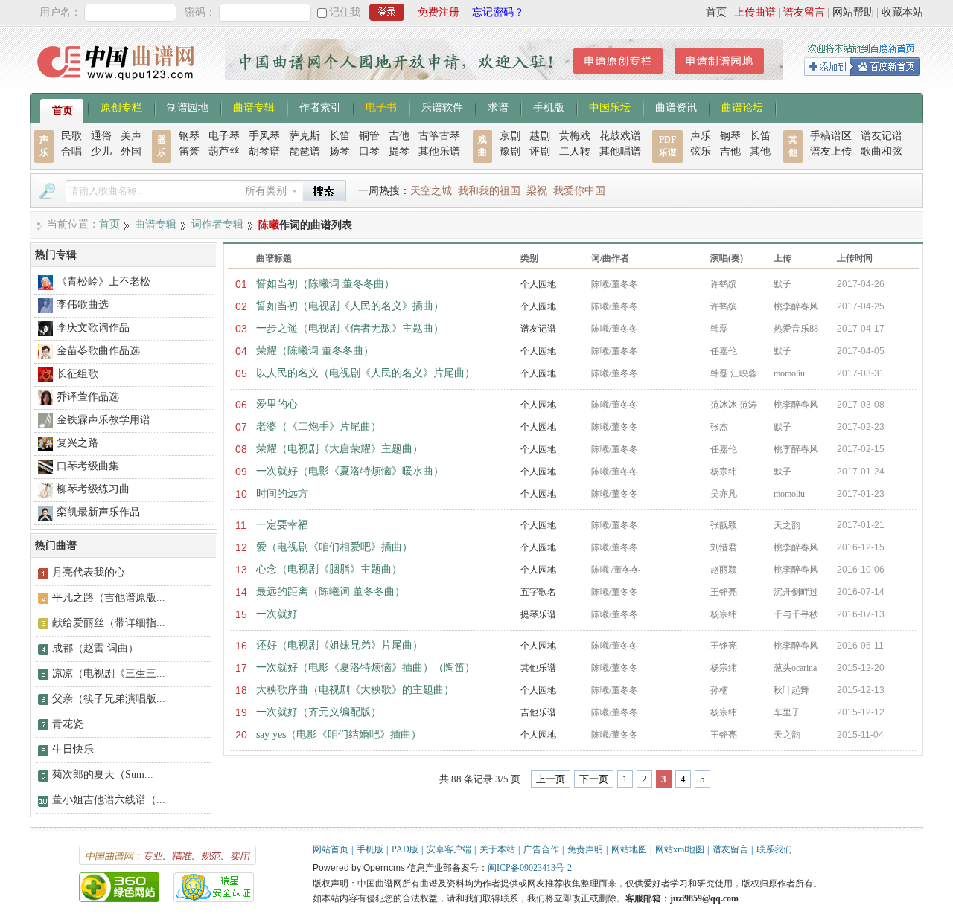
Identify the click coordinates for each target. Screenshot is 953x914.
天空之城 (431, 190)
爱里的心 (277, 404)
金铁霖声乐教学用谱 (103, 419)
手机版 (548, 106)
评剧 (539, 151)
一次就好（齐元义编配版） (318, 712)
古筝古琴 (439, 135)
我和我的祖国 (489, 190)
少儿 (101, 151)
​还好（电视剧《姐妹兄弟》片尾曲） (339, 645)
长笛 (339, 135)
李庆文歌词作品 (93, 327)
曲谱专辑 (254, 106)
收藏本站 (902, 12)
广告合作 (541, 849)
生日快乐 (73, 749)
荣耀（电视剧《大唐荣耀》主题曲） (339, 448)
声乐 (700, 135)
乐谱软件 (442, 106)
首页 (716, 12)
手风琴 (264, 135)
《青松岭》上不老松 (103, 281)
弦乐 (700, 151)
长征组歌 (77, 373)
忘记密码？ (498, 12)
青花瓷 (67, 724)
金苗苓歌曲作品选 (98, 350)
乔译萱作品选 (88, 396)
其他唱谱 (620, 151)
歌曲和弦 (881, 151)
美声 (131, 135)
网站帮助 (853, 12)
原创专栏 (121, 106)
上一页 (550, 779)
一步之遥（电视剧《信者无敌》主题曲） (350, 328)
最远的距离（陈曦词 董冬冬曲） (330, 591)
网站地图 (629, 849)
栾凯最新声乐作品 (98, 512)
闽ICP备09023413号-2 (530, 868)
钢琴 (189, 135)
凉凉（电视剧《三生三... (108, 673)
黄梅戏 (574, 135)
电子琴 (224, 135)
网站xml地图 (679, 849)
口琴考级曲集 (88, 466)
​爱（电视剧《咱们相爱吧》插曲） (334, 547)
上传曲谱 (755, 12)
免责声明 (585, 849)
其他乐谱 (439, 151)
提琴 (399, 151)
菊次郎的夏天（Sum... (102, 774)
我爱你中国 (579, 190)
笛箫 (189, 151)
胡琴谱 (264, 151)
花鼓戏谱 (620, 135)
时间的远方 (282, 493)
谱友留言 (804, 12)
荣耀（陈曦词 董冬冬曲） (315, 350)
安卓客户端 (449, 849)
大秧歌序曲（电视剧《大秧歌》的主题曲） (355, 689)
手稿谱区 (831, 135)
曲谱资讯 (676, 106)
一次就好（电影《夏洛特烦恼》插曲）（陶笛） (365, 667)
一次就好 (277, 613)
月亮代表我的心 (88, 572)
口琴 (369, 151)
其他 (760, 151)
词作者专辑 (217, 224)
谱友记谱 (881, 135)
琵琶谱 (304, 151)
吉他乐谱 (538, 712)
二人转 (574, 151)
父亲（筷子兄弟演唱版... (108, 698)
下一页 (593, 779)
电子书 (381, 106)
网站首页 (330, 849)
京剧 (510, 135)
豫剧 (510, 151)
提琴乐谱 (538, 614)
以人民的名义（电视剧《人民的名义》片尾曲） (365, 373)
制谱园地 (187, 106)
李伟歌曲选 (83, 304)
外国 (131, 151)
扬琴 (339, 151)
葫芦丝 (224, 151)
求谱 (498, 106)
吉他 (399, 135)
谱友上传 (831, 151)
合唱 (71, 151)
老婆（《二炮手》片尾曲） (318, 426)
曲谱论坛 (742, 106)
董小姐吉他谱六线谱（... (108, 799)
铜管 (369, 135)
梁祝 (536, 190)
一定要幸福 (282, 524)
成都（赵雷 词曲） (95, 648)
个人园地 (538, 284)
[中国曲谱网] (118, 85)
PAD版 (405, 849)
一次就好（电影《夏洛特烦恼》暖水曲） (350, 471)
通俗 (101, 135)
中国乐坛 (610, 106)
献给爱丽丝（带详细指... (108, 622)
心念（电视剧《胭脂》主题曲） (329, 569)
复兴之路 (77, 442)
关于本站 (497, 849)
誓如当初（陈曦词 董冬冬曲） (325, 283)
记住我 (344, 12)
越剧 (539, 135)
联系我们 (774, 849)
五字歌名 (538, 592)
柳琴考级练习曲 (93, 489)
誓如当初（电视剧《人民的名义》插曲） (350, 306)
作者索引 (320, 106)
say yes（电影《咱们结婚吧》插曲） (338, 734)
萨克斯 (304, 135)
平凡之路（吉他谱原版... (108, 597)
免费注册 (438, 12)
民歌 (71, 135)
